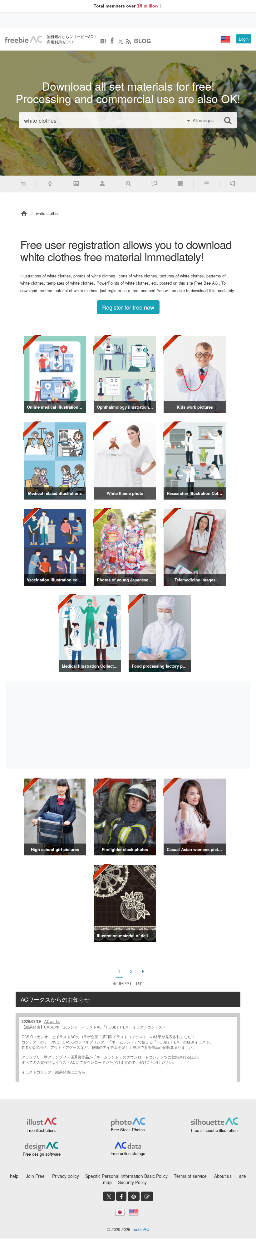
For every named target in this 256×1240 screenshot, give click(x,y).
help (14, 1176)
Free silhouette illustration (214, 1130)
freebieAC (140, 1229)
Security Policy (132, 1182)
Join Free (35, 1176)
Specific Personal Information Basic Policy (126, 1176)
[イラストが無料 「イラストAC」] (23, 39)
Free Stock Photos (128, 1130)
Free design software (42, 1154)
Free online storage (128, 1153)
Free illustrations (42, 1130)
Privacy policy (65, 1176)
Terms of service (190, 1176)
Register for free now (128, 307)
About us (223, 1176)
